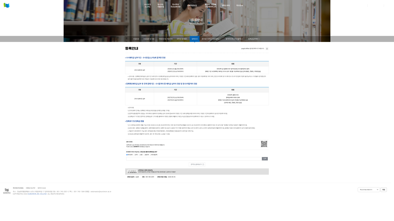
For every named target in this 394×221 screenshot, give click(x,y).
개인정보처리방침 (18, 188)
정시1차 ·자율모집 (160, 5)
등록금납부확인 (253, 39)
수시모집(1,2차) (147, 5)
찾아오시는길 (42, 188)
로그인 (364, 5)
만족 (136, 155)
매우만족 (130, 155)
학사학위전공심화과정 (175, 5)
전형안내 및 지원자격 (165, 39)
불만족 (147, 155)
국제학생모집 (192, 5)
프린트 (267, 48)
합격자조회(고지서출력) (233, 39)
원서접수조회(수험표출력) (210, 39)
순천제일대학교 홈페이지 (375, 5)
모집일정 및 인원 (148, 39)
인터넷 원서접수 (182, 39)
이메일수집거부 (30, 188)
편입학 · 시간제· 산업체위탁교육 (210, 5)
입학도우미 (226, 5)
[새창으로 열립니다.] (197, 164)
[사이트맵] (389, 7)
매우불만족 (154, 155)
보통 (141, 155)
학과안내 (239, 5)
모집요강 (136, 39)
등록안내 (195, 39)
